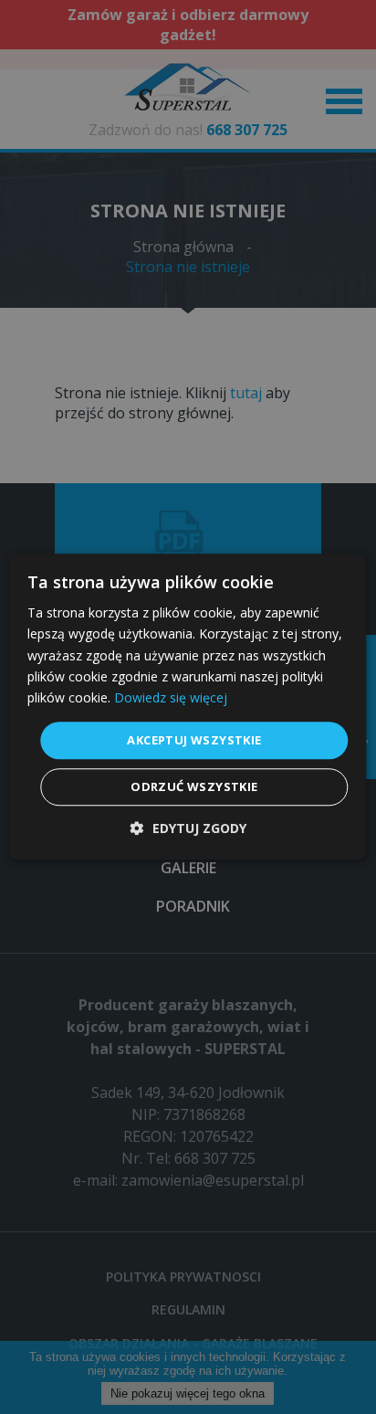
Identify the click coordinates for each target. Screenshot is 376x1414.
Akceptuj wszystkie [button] (194, 740)
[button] (188, 829)
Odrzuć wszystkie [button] (194, 787)
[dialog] (188, 707)
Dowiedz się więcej (170, 697)
